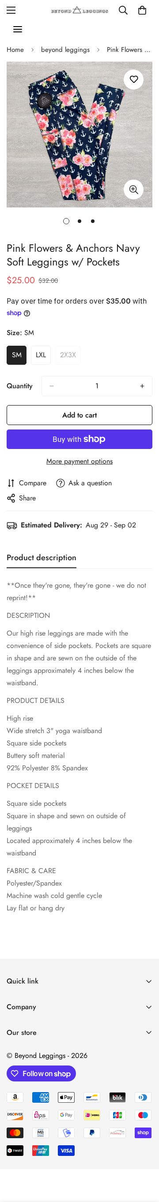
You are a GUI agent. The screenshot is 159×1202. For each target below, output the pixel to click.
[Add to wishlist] (134, 80)
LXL (43, 357)
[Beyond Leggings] (79, 10)
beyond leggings (65, 50)
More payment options (79, 461)
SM (19, 357)
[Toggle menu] (17, 29)
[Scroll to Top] (143, 1155)
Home (15, 50)
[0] (142, 10)
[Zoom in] (134, 189)
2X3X (70, 357)
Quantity (20, 386)
